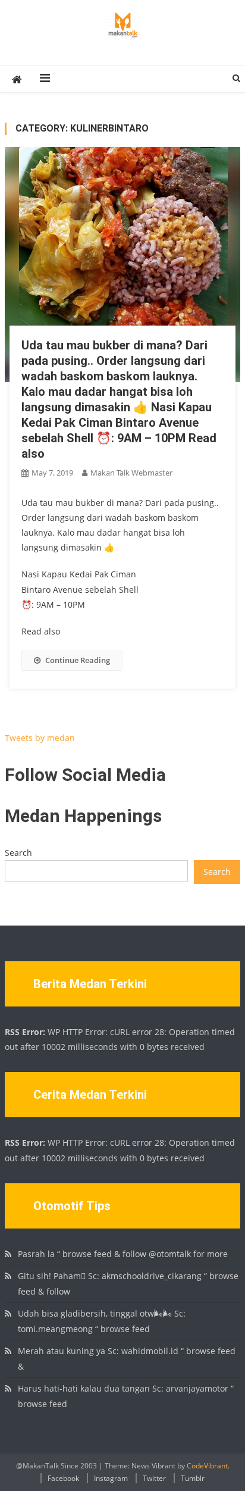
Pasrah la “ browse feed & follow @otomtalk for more (123, 1253)
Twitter (154, 1478)
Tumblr (193, 1478)
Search (18, 852)
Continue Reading (77, 660)
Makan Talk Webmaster (131, 472)
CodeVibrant (207, 1466)
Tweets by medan (40, 737)
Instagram (111, 1478)
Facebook (63, 1478)
